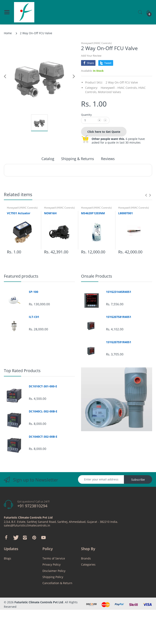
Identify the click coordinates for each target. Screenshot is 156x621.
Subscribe (138, 479)
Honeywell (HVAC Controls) (96, 43)
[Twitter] (15, 537)
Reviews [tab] (108, 158)
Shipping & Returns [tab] (77, 158)
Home (8, 33)
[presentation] (146, 195)
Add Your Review (91, 55)
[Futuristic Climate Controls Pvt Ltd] (24, 12)
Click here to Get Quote (103, 132)
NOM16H (50, 213)
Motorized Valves (109, 92)
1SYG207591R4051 (118, 342)
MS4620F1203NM (93, 213)
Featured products (21, 276)
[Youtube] (43, 537)
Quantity (86, 115)
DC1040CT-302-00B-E (43, 437)
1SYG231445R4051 (118, 292)
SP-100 (33, 292)
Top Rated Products (22, 370)
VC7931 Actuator (18, 213)
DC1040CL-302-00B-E (43, 411)
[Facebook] (6, 537)
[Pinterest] (34, 537)
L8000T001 (125, 213)
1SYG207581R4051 (118, 317)
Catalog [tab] (47, 158)
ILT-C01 (34, 317)
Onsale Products (96, 276)
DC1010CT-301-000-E (43, 386)
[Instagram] (25, 537)
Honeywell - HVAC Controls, (119, 88)
